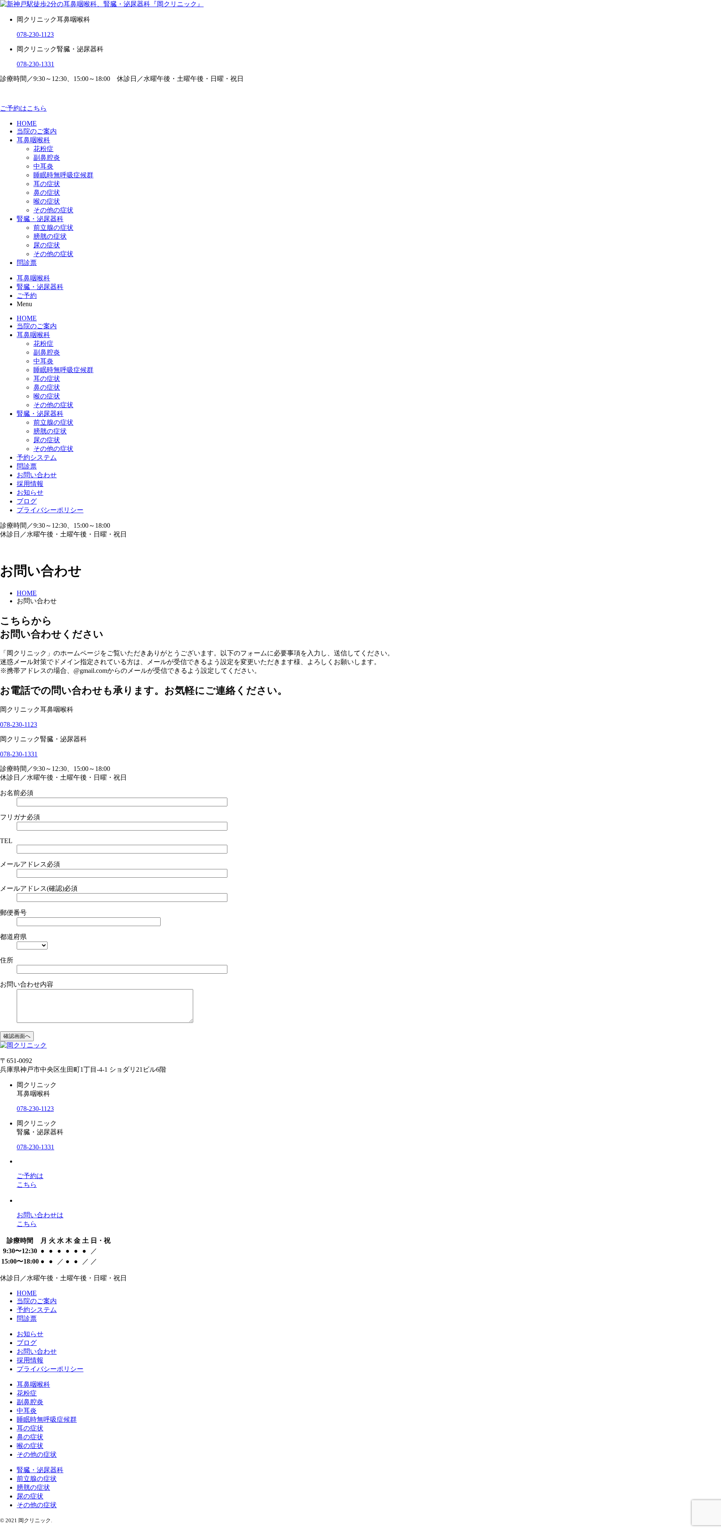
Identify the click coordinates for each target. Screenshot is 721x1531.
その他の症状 (53, 210)
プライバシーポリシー (50, 510)
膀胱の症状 (50, 236)
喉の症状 (46, 201)
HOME (27, 123)
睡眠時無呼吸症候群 (63, 175)
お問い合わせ (37, 474)
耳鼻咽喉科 (33, 140)
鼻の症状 (46, 192)
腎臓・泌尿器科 (40, 218)
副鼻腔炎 (46, 157)
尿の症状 (46, 245)
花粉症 (43, 148)
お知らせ (30, 492)
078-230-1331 (35, 64)
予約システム (37, 457)
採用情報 (30, 483)
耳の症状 (46, 183)
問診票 (27, 262)
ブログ (27, 501)
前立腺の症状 (53, 227)
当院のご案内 (37, 131)
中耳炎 (43, 166)
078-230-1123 (35, 34)
